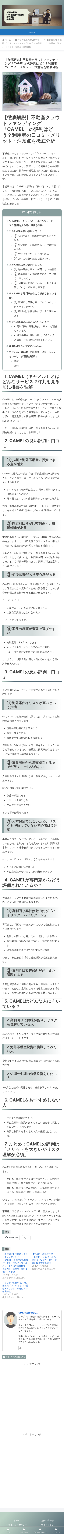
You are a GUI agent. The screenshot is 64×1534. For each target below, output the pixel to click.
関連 (16, 365)
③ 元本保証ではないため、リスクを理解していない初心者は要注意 (35, 285)
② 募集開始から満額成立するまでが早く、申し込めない (35, 276)
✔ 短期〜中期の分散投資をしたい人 (33, 339)
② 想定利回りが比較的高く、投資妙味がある (35, 247)
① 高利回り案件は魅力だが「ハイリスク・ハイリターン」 (35, 304)
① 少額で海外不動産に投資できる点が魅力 (35, 238)
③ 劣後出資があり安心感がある (31, 253)
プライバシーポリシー (16, 1524)
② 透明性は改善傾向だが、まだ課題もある (35, 313)
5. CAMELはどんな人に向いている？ (29, 321)
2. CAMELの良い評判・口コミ (25, 231)
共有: (16, 361)
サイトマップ (47, 1524)
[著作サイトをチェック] (20, 1348)
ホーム (17, 1520)
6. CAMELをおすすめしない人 (25, 346)
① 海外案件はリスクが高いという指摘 (35, 269)
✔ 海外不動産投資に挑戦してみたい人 (34, 335)
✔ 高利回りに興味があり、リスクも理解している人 (35, 328)
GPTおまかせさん (28, 1312)
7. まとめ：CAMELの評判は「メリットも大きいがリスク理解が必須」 (32, 354)
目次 (29, 212)
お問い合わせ (47, 1520)
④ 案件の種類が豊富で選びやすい (32, 258)
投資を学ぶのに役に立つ (15, 1357)
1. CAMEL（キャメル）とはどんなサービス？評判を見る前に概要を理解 (31, 223)
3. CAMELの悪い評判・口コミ (25, 264)
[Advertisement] (32, 1397)
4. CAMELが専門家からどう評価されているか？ (32, 295)
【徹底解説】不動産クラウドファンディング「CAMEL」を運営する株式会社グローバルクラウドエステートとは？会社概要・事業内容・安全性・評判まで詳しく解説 (15, 1263)
